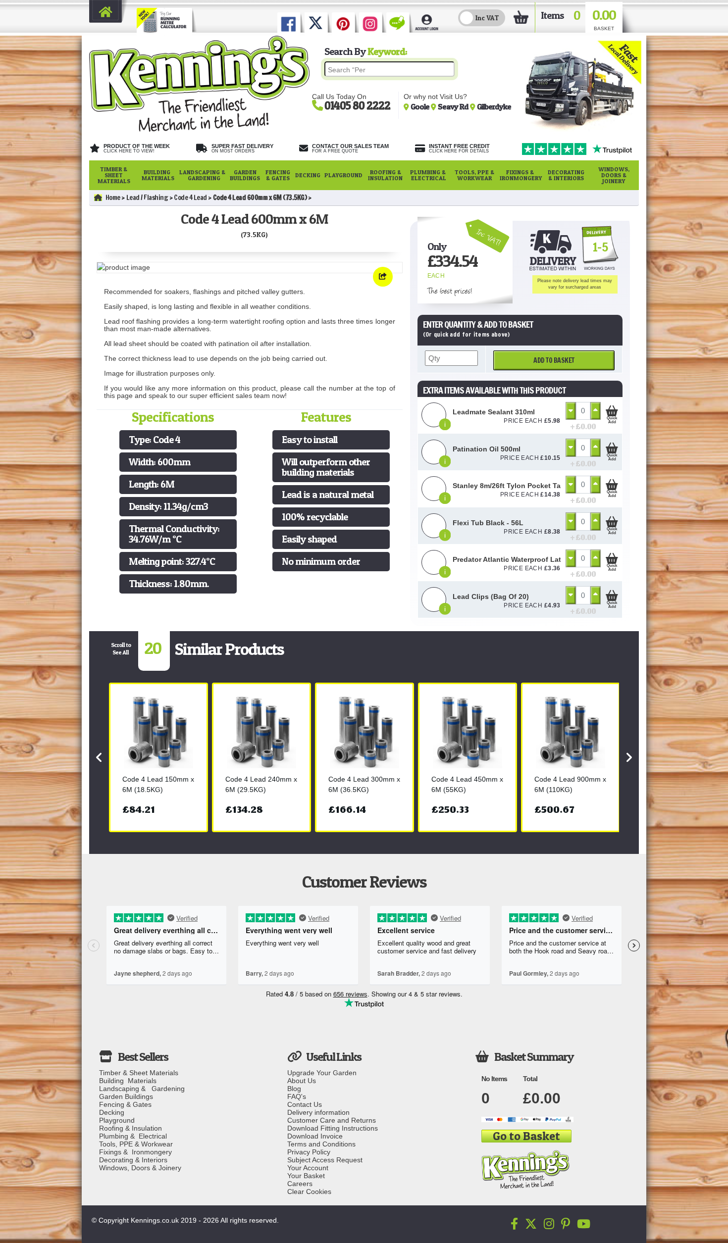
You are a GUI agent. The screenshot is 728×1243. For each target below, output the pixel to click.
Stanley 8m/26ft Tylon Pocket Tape (511, 486)
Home (112, 197)
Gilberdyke (494, 106)
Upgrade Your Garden (322, 1073)
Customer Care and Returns (331, 1120)
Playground (343, 175)
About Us (301, 1081)
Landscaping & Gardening (202, 175)
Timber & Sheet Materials (114, 175)
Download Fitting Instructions (332, 1128)
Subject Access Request (325, 1160)
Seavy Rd (454, 106)
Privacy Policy (308, 1152)
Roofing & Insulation (385, 175)
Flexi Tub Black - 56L (488, 523)
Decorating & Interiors (566, 175)
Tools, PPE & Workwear (474, 175)
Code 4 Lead (190, 197)
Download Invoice (315, 1136)
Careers (299, 1184)
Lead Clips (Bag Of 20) (491, 596)
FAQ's (296, 1096)
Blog (294, 1089)
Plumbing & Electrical (428, 175)
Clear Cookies (309, 1191)
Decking (307, 175)
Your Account (307, 1168)
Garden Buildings (245, 175)
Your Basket (306, 1176)
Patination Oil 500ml (486, 449)
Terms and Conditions (321, 1144)
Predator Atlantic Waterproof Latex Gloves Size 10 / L (542, 559)
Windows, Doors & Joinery (613, 175)
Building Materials (158, 175)
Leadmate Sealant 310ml (494, 412)
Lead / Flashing (147, 197)
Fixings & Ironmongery (521, 175)
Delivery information (318, 1112)
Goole (421, 106)
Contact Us (304, 1104)
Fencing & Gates (277, 175)
